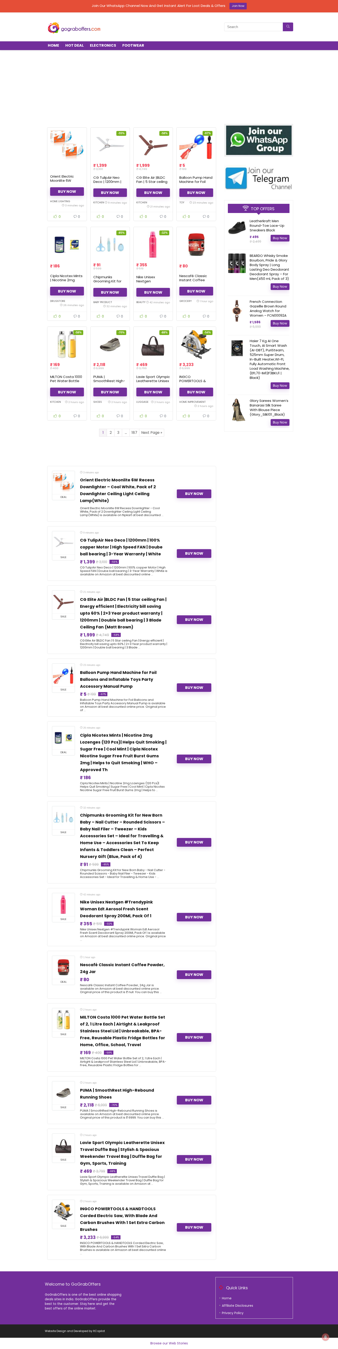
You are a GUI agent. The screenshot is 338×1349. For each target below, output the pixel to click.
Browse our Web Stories (169, 1343)
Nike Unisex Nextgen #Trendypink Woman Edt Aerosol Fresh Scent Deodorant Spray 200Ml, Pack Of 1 (116, 909)
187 (134, 432)
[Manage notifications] (325, 1337)
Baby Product (102, 302)
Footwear (133, 45)
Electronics (103, 45)
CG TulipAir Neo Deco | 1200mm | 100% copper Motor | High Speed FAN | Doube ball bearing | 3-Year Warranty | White (121, 547)
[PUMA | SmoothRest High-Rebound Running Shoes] (110, 344)
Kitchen (98, 202)
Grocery (185, 301)
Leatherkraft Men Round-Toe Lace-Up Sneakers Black (267, 226)
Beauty (141, 302)
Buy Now (67, 191)
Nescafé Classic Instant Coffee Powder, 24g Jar (193, 280)
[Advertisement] (169, 85)
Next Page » (151, 432)
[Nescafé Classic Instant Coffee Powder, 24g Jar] (196, 245)
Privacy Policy (232, 1313)
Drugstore (57, 301)
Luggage (142, 402)
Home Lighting (60, 201)
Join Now (238, 6)
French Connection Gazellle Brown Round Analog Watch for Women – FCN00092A (268, 308)
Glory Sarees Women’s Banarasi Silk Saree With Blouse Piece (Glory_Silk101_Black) (269, 407)
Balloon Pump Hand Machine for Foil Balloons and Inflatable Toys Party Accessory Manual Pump (118, 679)
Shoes (97, 402)
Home (53, 45)
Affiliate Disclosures (237, 1305)
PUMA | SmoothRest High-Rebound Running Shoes (109, 383)
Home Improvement (192, 402)
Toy (181, 202)
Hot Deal (74, 45)
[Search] (288, 27)
